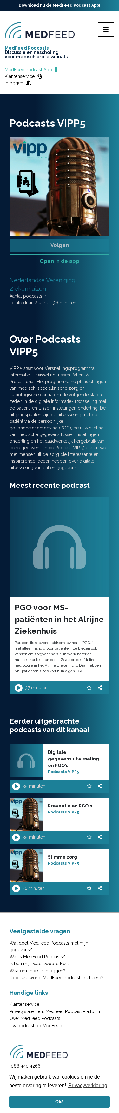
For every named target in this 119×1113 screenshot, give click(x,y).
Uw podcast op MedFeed (36, 1025)
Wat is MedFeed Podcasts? (37, 956)
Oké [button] (59, 1101)
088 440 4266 (26, 1066)
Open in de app (59, 261)
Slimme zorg (62, 857)
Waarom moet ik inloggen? (37, 970)
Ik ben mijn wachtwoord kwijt (39, 963)
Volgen (59, 245)
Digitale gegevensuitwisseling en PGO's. (73, 759)
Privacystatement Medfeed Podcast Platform (55, 1011)
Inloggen (15, 82)
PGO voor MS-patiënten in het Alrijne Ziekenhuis (59, 619)
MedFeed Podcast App (30, 69)
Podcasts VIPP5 (63, 772)
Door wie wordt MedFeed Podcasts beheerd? (56, 977)
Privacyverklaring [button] (87, 1085)
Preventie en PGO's (70, 805)
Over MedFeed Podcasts (35, 1018)
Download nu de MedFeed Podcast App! (59, 5)
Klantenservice (21, 76)
